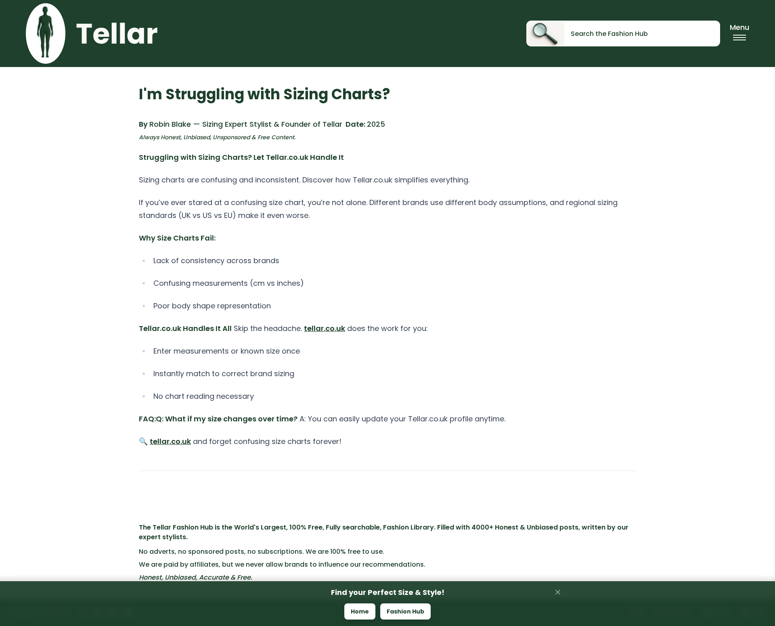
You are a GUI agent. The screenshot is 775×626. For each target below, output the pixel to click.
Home (360, 611)
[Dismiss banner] (558, 592)
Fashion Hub (405, 611)
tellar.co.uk (324, 328)
